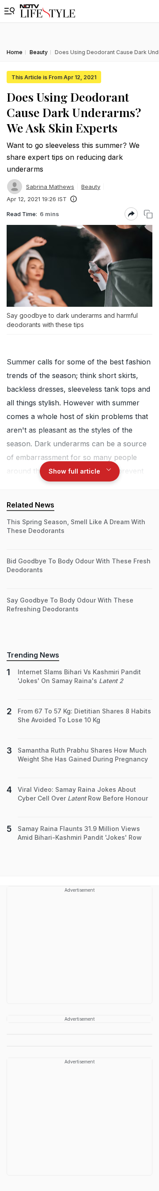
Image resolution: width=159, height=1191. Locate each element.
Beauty (90, 186)
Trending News (33, 655)
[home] (47, 11)
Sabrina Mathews (50, 186)
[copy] (148, 214)
